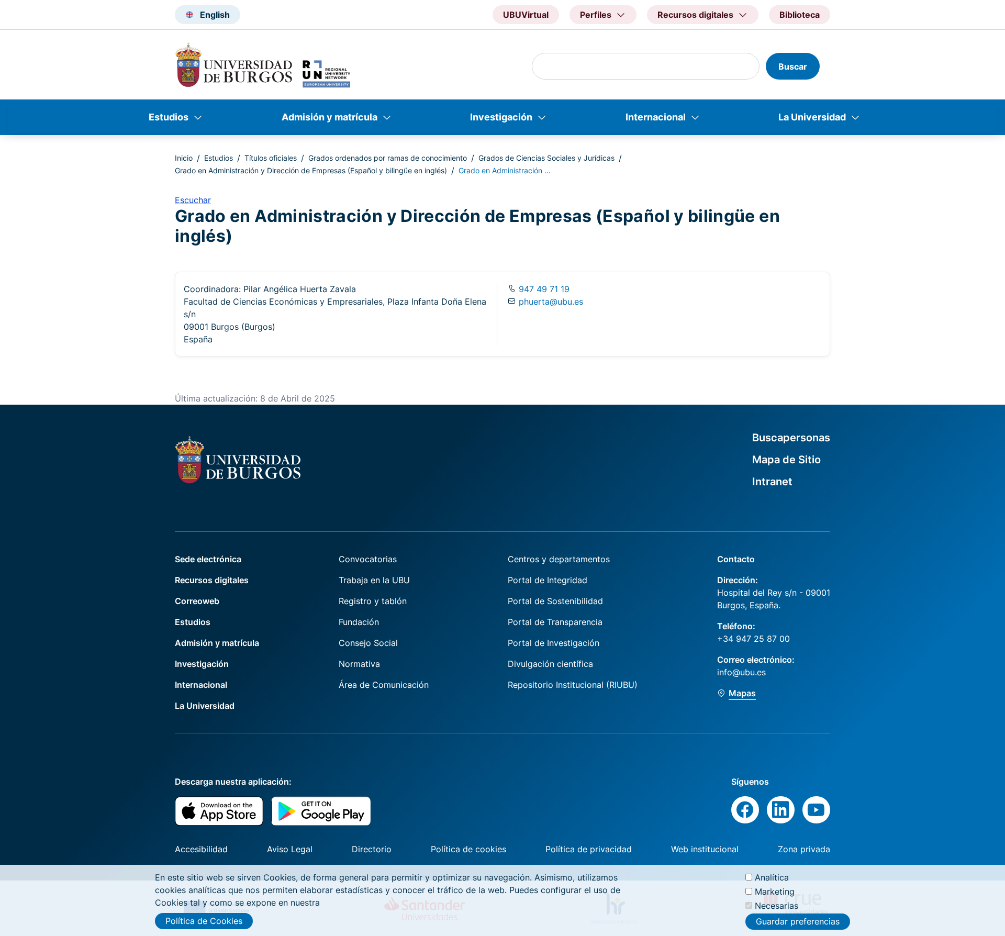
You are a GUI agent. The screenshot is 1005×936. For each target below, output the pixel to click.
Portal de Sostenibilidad (555, 601)
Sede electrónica (208, 559)
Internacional (656, 117)
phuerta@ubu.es (551, 301)
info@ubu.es (741, 672)
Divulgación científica (550, 664)
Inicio (184, 157)
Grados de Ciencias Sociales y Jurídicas (546, 157)
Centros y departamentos (559, 559)
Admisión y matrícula (329, 117)
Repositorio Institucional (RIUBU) (573, 684)
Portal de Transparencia (555, 622)
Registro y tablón (373, 601)
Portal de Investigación (553, 643)
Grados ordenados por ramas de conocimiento (387, 157)
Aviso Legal (289, 849)
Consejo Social (368, 643)
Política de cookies (468, 849)
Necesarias (776, 905)
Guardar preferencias (798, 922)
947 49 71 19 (543, 289)
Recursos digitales (212, 580)
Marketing (775, 891)
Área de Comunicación (384, 684)
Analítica (772, 877)
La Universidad (812, 117)
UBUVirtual (526, 14)
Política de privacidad (588, 849)
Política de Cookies (203, 921)
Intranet (772, 481)
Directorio (372, 849)
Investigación (501, 117)
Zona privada (804, 849)
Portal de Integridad (547, 580)
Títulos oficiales (270, 157)
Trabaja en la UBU (374, 580)
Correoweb (197, 601)
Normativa (359, 664)
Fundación (359, 622)
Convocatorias (368, 559)
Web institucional (705, 849)
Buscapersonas (791, 437)
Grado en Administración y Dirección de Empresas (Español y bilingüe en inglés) (311, 170)
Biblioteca (799, 14)
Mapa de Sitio (786, 459)
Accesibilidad (201, 849)
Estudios (168, 117)
